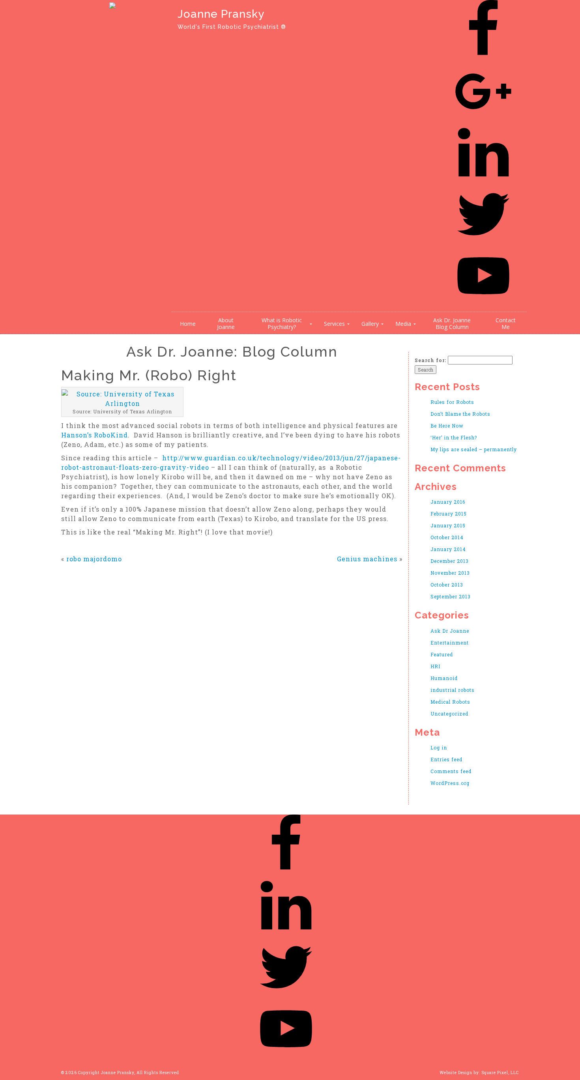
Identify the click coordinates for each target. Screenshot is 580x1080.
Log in (438, 747)
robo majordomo (94, 559)
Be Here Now (447, 425)
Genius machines (367, 559)
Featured (441, 654)
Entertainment (449, 642)
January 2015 (448, 525)
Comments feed (450, 771)
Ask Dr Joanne (449, 631)
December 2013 (449, 561)
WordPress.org (450, 783)
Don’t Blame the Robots (460, 414)
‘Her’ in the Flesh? (453, 437)
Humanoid (444, 678)
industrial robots (452, 690)
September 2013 (450, 596)
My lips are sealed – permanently (473, 449)
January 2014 (448, 549)
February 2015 (448, 513)
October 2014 (447, 537)
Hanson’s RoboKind (94, 435)
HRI (435, 666)
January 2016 (447, 502)
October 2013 (446, 584)
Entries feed (446, 759)
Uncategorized (449, 713)
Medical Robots (450, 702)
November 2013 (450, 573)
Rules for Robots (452, 402)
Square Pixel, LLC (500, 1072)
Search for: (430, 360)
